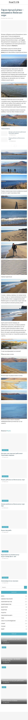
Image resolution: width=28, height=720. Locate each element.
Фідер (2, 629)
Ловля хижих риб (6, 604)
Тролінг (3, 626)
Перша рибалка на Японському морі (13, 479)
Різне (2, 618)
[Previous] (13, 146)
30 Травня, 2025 (12, 141)
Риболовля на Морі (6, 615)
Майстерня (4, 607)
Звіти (2, 596)
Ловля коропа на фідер (9, 700)
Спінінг (3, 623)
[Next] (15, 146)
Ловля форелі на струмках (9, 581)
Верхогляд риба (6, 530)
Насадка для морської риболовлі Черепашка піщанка (17, 132)
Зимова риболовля (6, 598)
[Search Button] (25, 587)
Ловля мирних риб (6, 601)
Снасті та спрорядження (8, 620)
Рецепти (3, 612)
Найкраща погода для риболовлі (13, 680)
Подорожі (5, 450)
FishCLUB (14, 2)
